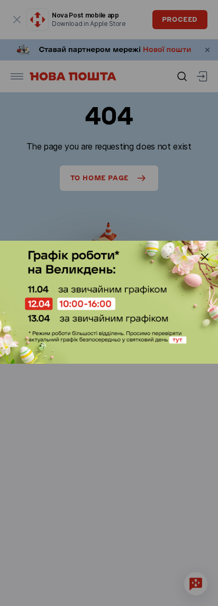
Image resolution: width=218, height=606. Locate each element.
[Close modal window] (204, 257)
